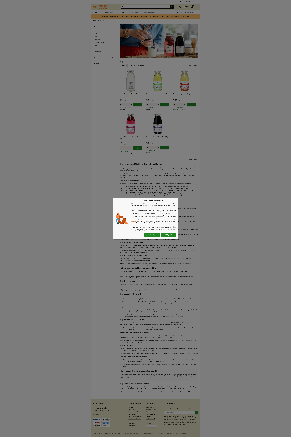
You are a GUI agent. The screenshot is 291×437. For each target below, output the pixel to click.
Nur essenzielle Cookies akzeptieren (152, 235)
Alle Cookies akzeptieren (168, 235)
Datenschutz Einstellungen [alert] (153, 201)
